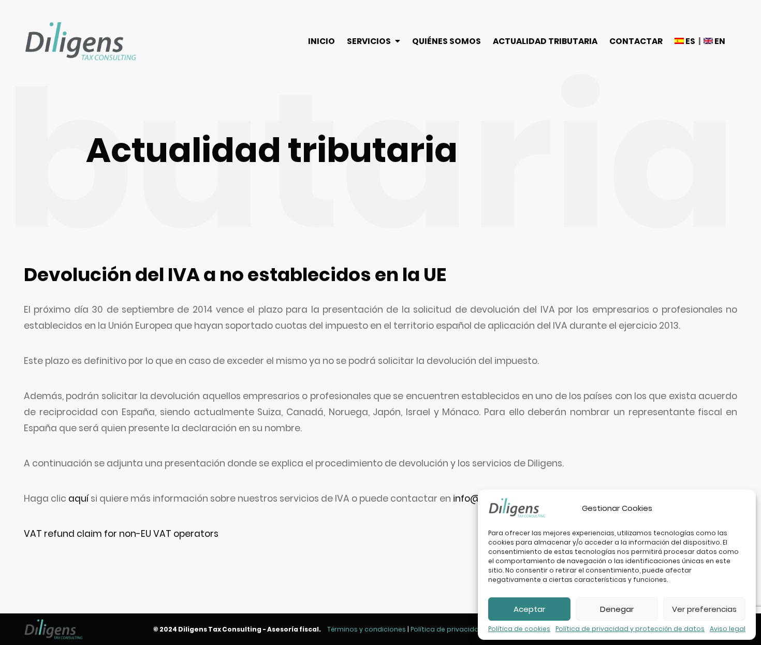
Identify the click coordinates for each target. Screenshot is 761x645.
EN (719, 41)
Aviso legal (727, 629)
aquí (78, 498)
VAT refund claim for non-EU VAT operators (121, 533)
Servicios (369, 41)
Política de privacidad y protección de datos (630, 629)
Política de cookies (519, 629)
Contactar (636, 41)
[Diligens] (81, 41)
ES (689, 41)
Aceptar (529, 609)
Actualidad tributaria (545, 41)
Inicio (321, 41)
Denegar (617, 609)
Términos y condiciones (366, 629)
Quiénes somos (446, 41)
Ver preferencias (704, 609)
